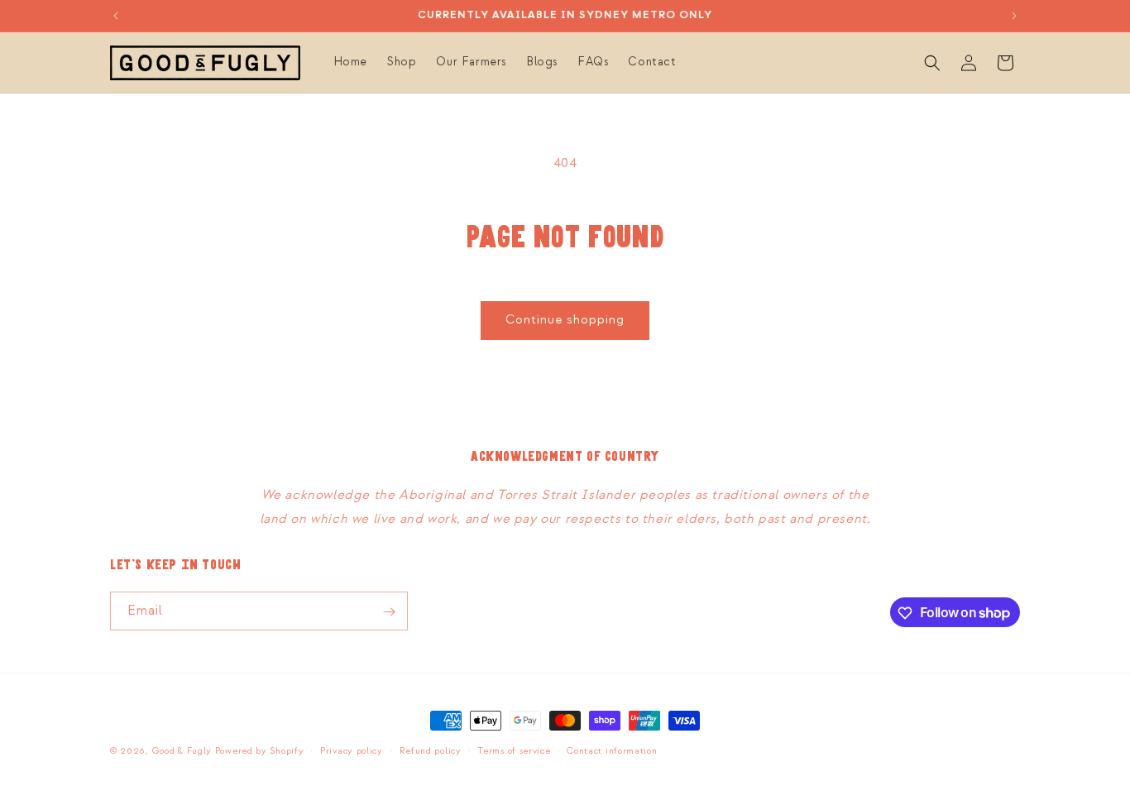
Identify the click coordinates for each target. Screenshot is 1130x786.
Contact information (612, 750)
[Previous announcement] (116, 15)
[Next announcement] (1014, 15)
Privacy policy (351, 750)
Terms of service (513, 750)
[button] (932, 63)
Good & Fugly (182, 751)
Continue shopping (565, 320)
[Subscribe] (389, 611)
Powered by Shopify (259, 751)
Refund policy (431, 750)
